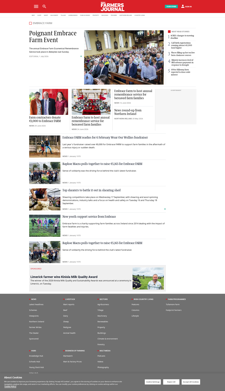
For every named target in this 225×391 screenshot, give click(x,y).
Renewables (103, 321)
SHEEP (46, 15)
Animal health (69, 333)
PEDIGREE (114, 15)
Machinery (102, 316)
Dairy (65, 316)
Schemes (33, 310)
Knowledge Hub (36, 356)
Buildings (102, 333)
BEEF (33, 15)
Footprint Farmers (174, 310)
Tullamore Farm (173, 304)
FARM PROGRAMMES (177, 299)
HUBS (33, 351)
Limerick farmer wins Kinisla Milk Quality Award (64, 277)
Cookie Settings (153, 382)
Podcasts (101, 356)
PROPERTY (96, 15)
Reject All (171, 382)
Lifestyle (135, 316)
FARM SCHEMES (85, 15)
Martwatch (68, 356)
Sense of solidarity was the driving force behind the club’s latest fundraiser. (99, 170)
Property (101, 327)
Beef (65, 310)
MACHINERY (54, 15)
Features (135, 304)
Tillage (100, 310)
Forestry (101, 344)
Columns (135, 310)
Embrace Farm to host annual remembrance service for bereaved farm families (91, 121)
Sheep (66, 321)
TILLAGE (63, 15)
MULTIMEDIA (105, 351)
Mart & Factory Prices (72, 361)
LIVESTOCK (70, 299)
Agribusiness (103, 304)
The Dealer (34, 333)
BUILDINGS (105, 15)
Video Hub (33, 373)
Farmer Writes (35, 327)
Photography (103, 367)
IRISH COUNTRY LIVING (143, 299)
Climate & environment (108, 338)
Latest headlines (36, 304)
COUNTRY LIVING (140, 15)
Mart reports (68, 304)
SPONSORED (35, 268)
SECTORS (104, 299)
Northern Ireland (36, 321)
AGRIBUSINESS (72, 15)
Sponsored (34, 338)
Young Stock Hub (36, 367)
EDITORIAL (34, 56)
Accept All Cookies (191, 382)
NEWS (31, 126)
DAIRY (39, 15)
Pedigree (67, 327)
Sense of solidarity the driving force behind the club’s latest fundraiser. (97, 249)
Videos (100, 361)
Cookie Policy (10, 386)
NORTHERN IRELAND (126, 15)
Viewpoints (34, 316)
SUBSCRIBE (171, 6)
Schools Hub (34, 361)
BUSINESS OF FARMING (75, 351)
